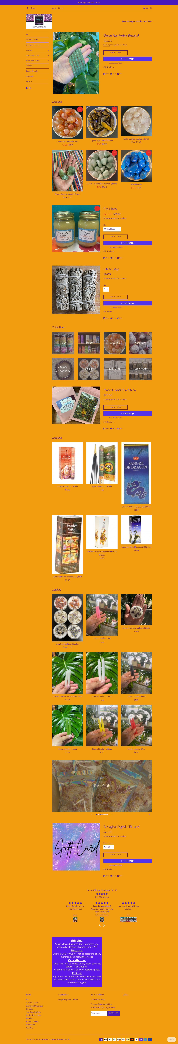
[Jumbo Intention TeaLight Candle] (136, 609)
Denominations (107, 843)
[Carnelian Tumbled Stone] (67, 122)
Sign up (60, 8)
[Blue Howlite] (136, 166)
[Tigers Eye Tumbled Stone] (101, 122)
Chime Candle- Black (136, 696)
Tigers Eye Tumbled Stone (101, 140)
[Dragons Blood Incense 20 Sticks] (136, 529)
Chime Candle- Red (136, 749)
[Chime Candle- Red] (136, 725)
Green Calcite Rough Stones (67, 194)
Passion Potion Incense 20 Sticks (67, 576)
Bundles (29, 66)
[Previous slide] (92, 814)
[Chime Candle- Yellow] (101, 725)
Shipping (106, 45)
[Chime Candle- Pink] (101, 615)
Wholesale (29, 76)
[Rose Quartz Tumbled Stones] (136, 121)
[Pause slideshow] (149, 814)
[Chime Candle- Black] (136, 673)
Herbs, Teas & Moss (37, 61)
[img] (102, 894)
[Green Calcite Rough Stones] (67, 170)
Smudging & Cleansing (37, 45)
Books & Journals (31, 71)
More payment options (115, 63)
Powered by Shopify (63, 1039)
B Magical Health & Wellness (48, 1039)
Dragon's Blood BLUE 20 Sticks (136, 506)
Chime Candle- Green (67, 749)
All (27, 34)
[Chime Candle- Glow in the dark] (67, 673)
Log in (54, 8)
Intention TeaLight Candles (67, 644)
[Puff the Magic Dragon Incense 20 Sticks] (101, 532)
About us (29, 81)
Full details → (108, 67)
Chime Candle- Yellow (102, 749)
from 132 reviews (102, 897)
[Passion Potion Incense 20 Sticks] (67, 544)
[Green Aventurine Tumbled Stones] (101, 165)
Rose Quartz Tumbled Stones (136, 139)
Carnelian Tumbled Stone (67, 141)
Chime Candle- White (102, 696)
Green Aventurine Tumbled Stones (102, 183)
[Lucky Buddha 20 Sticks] (67, 463)
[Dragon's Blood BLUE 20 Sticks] (136, 473)
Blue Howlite (136, 184)
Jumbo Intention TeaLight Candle (136, 628)
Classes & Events (32, 40)
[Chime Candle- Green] (67, 725)
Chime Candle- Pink (102, 638)
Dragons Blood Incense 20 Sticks (136, 547)
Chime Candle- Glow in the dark (67, 696)
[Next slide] (112, 814)
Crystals (37, 50)
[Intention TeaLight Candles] (67, 617)
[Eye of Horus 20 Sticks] (101, 463)
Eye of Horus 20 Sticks (102, 486)
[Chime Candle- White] (101, 673)
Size (104, 225)
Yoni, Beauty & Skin (37, 55)
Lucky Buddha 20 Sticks (67, 486)
